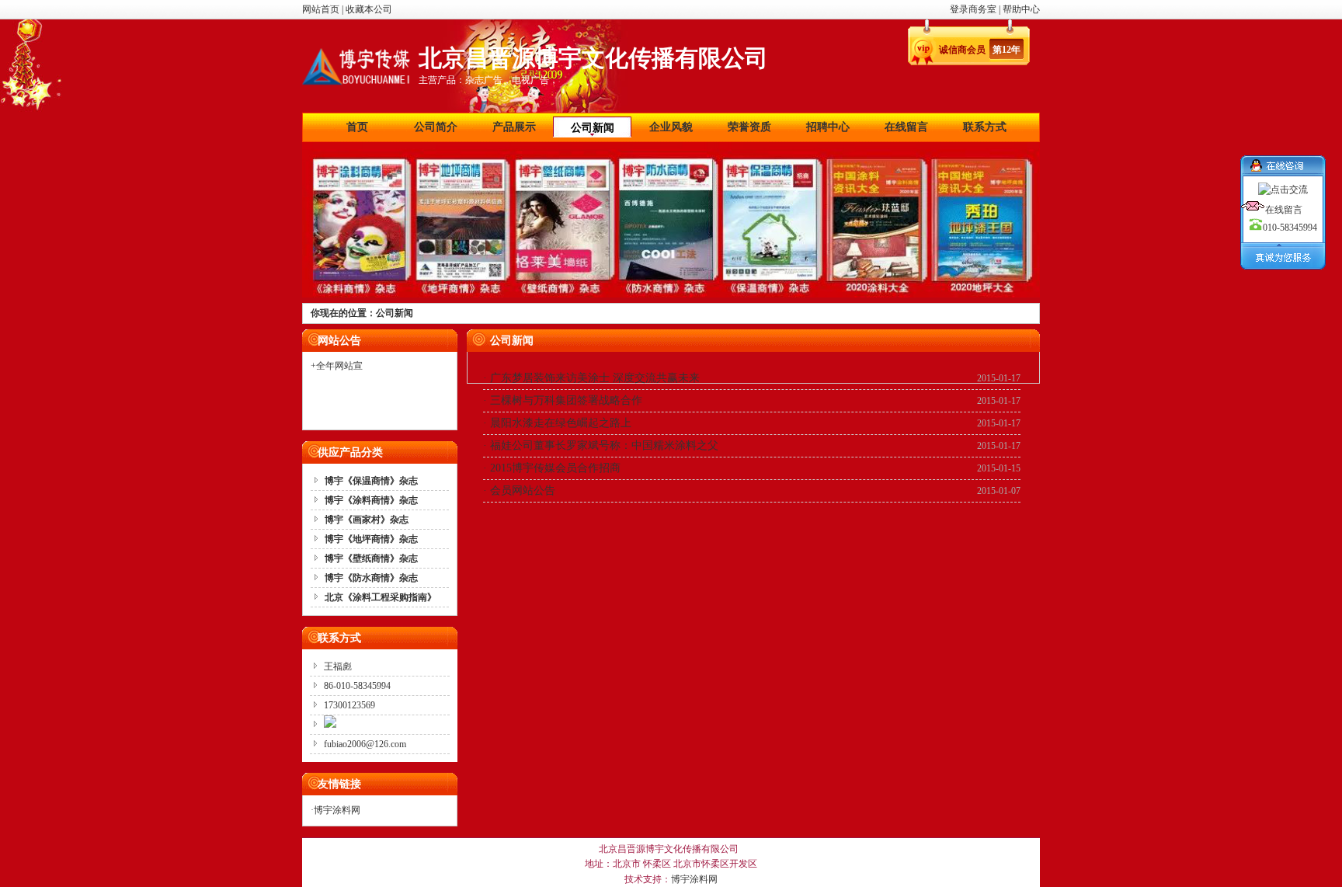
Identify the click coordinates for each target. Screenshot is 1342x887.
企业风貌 (671, 127)
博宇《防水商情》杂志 (371, 577)
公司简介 (435, 127)
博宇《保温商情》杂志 (371, 480)
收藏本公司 (369, 9)
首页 (357, 127)
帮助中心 (1021, 9)
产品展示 (514, 127)
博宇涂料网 (337, 810)
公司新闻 (592, 128)
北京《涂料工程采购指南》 (380, 597)
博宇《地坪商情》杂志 (371, 539)
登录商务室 (974, 9)
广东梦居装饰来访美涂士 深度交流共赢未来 (595, 378)
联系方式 (984, 127)
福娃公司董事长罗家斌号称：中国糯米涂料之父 (604, 445)
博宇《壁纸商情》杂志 (371, 558)
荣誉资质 (749, 127)
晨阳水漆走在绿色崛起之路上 (560, 423)
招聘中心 (828, 127)
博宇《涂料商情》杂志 (371, 500)
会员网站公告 (522, 490)
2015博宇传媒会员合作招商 (555, 468)
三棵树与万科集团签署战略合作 (566, 400)
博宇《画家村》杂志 (367, 519)
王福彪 (338, 666)
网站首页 (320, 9)
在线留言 (906, 127)
